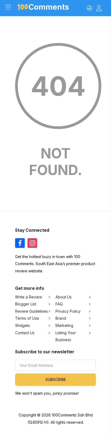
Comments (49, 8)
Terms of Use (27, 318)
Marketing (64, 325)
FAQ (59, 304)
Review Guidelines (31, 311)
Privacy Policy (68, 311)
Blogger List (25, 304)
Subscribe (55, 379)
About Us (64, 297)
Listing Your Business (66, 336)
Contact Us (24, 332)
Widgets (22, 325)
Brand (61, 318)
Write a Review (28, 297)
